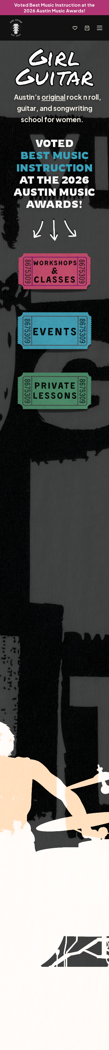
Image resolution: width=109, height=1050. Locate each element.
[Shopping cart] (87, 28)
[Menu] (99, 28)
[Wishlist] (75, 28)
